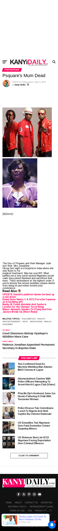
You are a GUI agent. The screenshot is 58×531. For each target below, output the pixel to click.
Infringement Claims (41, 506)
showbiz (8, 324)
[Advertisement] (29, 29)
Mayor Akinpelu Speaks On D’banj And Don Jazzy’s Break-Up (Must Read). (27, 310)
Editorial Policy (17, 506)
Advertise (46, 502)
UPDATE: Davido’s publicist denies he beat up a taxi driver (28, 295)
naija (48, 322)
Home (9, 502)
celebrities (29, 319)
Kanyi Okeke (20, 85)
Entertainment (12, 322)
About (18, 502)
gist (26, 322)
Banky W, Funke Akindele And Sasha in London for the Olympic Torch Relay (24, 305)
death (42, 319)
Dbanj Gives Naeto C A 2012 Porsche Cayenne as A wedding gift (29, 300)
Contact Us (31, 502)
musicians (37, 322)
